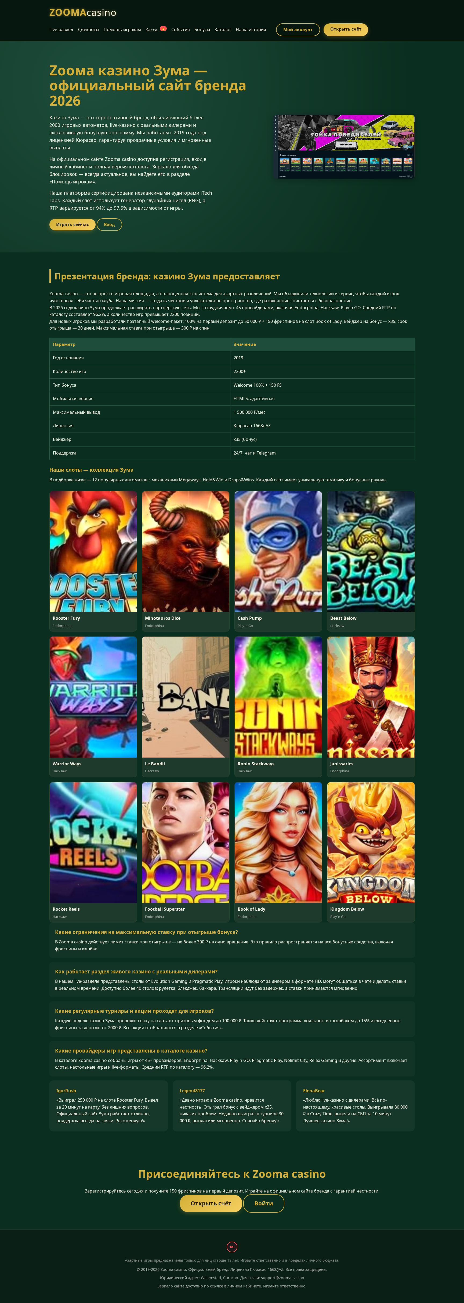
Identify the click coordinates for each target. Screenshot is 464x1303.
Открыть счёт (345, 29)
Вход (109, 224)
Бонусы (202, 29)
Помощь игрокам (122, 29)
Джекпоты (88, 29)
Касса (155, 30)
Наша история (251, 29)
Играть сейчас (72, 224)
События (180, 29)
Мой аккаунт (298, 29)
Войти (264, 1203)
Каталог (223, 29)
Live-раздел (61, 29)
